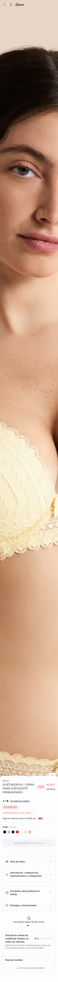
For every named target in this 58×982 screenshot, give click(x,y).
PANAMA (6, 781)
